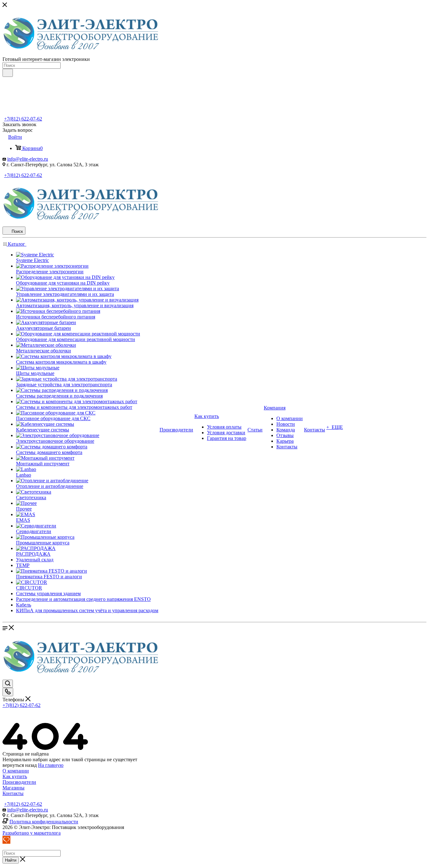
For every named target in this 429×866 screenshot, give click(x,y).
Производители (19, 782)
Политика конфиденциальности (43, 821)
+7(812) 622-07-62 (23, 118)
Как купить (15, 776)
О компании (16, 770)
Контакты (13, 793)
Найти (10, 860)
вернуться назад (20, 765)
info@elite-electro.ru (27, 159)
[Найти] (8, 73)
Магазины (13, 787)
